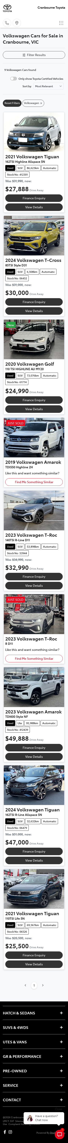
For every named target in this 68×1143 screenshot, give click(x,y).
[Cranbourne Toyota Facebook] (5, 1132)
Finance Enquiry (34, 198)
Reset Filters (12, 103)
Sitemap (19, 1121)
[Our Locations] (17, 23)
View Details (34, 207)
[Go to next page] (42, 985)
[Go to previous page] (25, 985)
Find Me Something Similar (34, 482)
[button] (61, 23)
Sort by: (27, 86)
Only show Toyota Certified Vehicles (41, 78)
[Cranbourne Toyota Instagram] (11, 1132)
